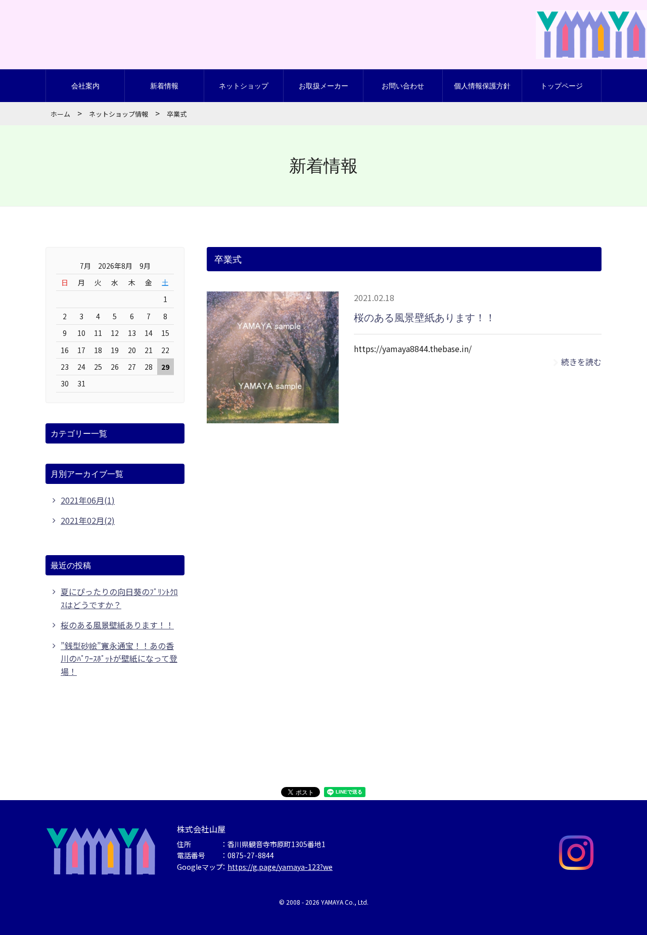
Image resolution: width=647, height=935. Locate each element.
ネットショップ (243, 85)
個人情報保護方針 (482, 85)
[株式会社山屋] (591, 46)
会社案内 (85, 85)
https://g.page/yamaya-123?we (280, 867)
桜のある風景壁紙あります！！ (424, 317)
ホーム (60, 114)
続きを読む (581, 362)
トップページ (561, 85)
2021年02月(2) (88, 520)
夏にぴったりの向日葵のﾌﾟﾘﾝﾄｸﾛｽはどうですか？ (119, 598)
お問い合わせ (403, 85)
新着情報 (164, 85)
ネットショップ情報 (118, 114)
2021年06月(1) (88, 500)
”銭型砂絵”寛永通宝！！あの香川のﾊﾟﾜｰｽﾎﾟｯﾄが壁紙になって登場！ (119, 658)
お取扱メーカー (323, 85)
